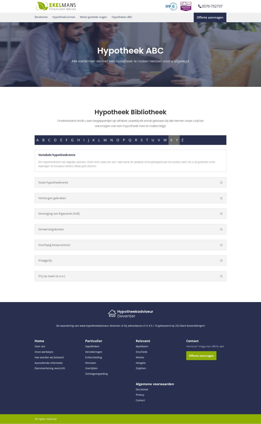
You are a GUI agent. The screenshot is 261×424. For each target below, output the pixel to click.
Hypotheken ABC (122, 17)
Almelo (140, 357)
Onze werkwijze (44, 352)
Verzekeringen (93, 352)
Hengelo (141, 363)
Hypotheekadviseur (135, 311)
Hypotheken (92, 346)
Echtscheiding (93, 357)
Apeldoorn (142, 346)
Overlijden (91, 368)
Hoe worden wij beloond (49, 357)
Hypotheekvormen (63, 17)
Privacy (140, 394)
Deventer (126, 316)
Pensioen (90, 363)
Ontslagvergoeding (96, 373)
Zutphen (141, 368)
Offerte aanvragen (210, 17)
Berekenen (41, 17)
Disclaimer (142, 389)
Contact (140, 400)
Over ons (40, 346)
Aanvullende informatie (49, 363)
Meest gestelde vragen (93, 17)
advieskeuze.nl (136, 325)
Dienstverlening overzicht (50, 368)
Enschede (141, 352)
